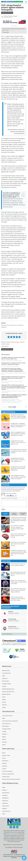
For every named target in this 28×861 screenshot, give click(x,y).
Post (3, 509)
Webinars (4, 734)
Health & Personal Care (8, 691)
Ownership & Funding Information (11, 779)
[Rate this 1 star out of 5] (8, 337)
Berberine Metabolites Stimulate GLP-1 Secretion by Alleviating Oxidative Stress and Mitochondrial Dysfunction (13, 378)
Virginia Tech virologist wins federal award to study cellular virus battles (19, 582)
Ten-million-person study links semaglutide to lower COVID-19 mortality (19, 451)
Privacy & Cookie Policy (8, 774)
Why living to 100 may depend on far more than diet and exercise (18, 544)
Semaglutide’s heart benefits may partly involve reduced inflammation (18, 468)
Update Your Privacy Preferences (13, 844)
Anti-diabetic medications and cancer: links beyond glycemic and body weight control (12, 358)
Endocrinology (12, 619)
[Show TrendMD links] (26, 406)
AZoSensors (5, 800)
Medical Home (6, 670)
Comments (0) (4, 346)
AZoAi (3, 814)
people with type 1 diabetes (9, 91)
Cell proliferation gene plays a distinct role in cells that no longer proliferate (18, 590)
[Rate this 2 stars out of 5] (11, 337)
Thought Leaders (6, 683)
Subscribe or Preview (13, 613)
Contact (4, 768)
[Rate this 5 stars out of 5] (19, 337)
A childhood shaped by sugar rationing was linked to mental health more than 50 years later (19, 553)
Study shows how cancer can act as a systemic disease (18, 564)
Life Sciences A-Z (6, 723)
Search (4, 758)
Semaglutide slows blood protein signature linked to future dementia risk (18, 459)
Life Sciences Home (7, 715)
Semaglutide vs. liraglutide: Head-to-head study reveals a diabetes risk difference (18, 425)
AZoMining (5, 803)
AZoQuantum (5, 806)
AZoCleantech (5, 792)
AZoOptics (4, 795)
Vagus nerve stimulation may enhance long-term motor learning (18, 535)
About (3, 753)
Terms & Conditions (7, 771)
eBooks (4, 699)
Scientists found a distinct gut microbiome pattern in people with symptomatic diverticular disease (18, 520)
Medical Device (12, 626)
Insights (4, 686)
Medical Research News (13, 342)
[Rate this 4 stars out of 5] (16, 337)
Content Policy (6, 776)
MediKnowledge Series (8, 689)
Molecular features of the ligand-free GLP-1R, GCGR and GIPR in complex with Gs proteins (13, 363)
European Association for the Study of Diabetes (13, 28)
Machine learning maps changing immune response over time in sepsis (18, 598)
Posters (4, 702)
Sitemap (4, 763)
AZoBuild (4, 808)
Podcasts (4, 705)
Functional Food (6, 673)
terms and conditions (12, 833)
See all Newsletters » (7, 634)
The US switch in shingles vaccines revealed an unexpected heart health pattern (17, 528)
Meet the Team (6, 755)
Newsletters (5, 760)
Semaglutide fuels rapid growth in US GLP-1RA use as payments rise (18, 442)
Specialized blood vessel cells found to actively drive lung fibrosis (18, 573)
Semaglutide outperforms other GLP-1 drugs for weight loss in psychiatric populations (19, 416)
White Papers (5, 681)
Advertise (4, 766)
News (3, 676)
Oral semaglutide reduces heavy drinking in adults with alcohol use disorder (18, 477)
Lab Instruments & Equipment (10, 721)
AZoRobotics (5, 798)
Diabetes (10, 611)
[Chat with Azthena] (24, 858)
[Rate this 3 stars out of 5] (14, 337)
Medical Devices (6, 694)
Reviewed (6, 32)
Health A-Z (5, 678)
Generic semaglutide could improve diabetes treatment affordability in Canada (18, 433)
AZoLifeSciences (6, 811)
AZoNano (4, 790)
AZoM (3, 787)
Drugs (3, 697)
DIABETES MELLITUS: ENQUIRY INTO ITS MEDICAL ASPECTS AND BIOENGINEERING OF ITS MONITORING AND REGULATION (14, 396)
